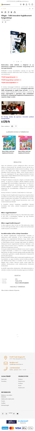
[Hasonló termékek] (15, 12)
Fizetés (3, 401)
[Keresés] (29, 4)
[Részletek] (8, 12)
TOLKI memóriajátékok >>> (9, 82)
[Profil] (26, 4)
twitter (10, 413)
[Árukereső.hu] (23, 421)
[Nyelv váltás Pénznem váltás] (23, 4)
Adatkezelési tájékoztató (7, 399)
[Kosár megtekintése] (32, 4)
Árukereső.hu (23, 422)
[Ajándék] (5, 12)
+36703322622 (10, 1)
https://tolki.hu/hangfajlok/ (22, 282)
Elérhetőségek (5, 405)
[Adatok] (11, 12)
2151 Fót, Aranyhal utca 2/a (18, 358)
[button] (12, 126)
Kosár (19, 385)
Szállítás (3, 403)
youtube (17, 413)
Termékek (3, 381)
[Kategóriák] (20, 4)
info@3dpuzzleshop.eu (22, 1)
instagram (6, 413)
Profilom (20, 383)
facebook (2, 413)
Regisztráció (21, 381)
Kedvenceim (21, 387)
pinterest (13, 413)
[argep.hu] (11, 422)
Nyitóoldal (4, 379)
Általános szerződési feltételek (6, 396)
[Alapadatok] (2, 12)
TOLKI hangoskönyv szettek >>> (11, 80)
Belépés (20, 379)
